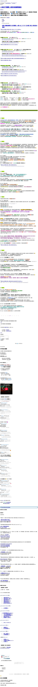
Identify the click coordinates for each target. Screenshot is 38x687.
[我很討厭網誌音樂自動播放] (19, 507)
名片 (3, 21)
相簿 (3, 19)
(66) (8, 603)
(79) (8, 598)
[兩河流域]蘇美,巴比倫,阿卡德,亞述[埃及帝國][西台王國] (6, 544)
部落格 (3, 20)
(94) (7, 599)
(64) (7, 628)
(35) (6, 641)
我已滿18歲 (2, 685)
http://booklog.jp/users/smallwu (5, 648)
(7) (6, 608)
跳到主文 (1, 9)
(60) (6, 627)
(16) (7, 617)
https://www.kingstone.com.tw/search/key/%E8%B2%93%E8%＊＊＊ (12, 54)
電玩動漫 (7, 17)
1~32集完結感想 (5, 566)
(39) (8, 614)
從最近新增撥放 (7, 503)
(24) (7, 634)
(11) (8, 615)
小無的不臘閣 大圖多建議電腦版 (11, 7)
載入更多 (2, 334)
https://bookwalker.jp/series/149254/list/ (7, 51)
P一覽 (3, 500)
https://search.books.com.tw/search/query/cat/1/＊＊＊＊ (10, 42)
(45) (6, 622)
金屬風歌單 (9, 502)
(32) (7, 616)
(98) (6, 639)
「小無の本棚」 (8, 647)
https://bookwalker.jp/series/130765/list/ (7, 39)
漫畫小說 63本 (5, 573)
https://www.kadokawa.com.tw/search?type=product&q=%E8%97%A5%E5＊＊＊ (14, 70)
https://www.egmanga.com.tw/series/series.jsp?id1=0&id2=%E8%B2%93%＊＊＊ (14, 55)
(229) (7, 597)
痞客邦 (5, 327)
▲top (1, 332)
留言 (7, 327)
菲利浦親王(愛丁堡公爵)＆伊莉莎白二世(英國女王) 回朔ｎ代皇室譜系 (5, 535)
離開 (5, 685)
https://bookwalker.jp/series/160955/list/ (7, 67)
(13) (8, 640)
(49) (7, 633)
